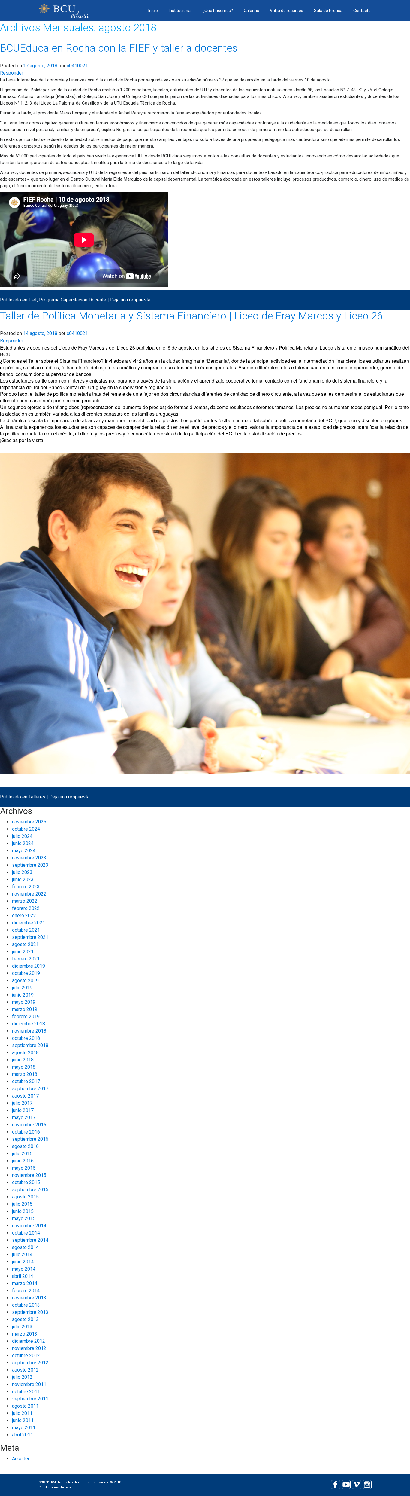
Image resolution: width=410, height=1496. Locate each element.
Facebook (335, 1484)
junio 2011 (23, 1420)
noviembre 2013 (29, 1298)
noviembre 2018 (29, 1031)
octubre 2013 (26, 1305)
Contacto (362, 10)
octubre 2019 (26, 973)
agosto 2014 (25, 1247)
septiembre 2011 (30, 1399)
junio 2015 (23, 1211)
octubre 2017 (26, 1081)
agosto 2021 (25, 944)
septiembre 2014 (30, 1240)
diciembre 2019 (28, 966)
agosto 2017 (25, 1096)
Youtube (346, 1484)
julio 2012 (22, 1377)
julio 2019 (22, 988)
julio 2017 (22, 1103)
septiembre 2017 (30, 1088)
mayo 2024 (23, 850)
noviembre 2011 (29, 1384)
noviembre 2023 (29, 858)
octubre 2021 (26, 930)
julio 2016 (22, 1153)
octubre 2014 (26, 1233)
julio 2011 (22, 1413)
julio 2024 (22, 836)
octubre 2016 (26, 1132)
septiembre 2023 (30, 865)
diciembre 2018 (28, 1024)
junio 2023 (23, 879)
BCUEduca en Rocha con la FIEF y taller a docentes (118, 48)
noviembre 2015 (29, 1175)
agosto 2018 (25, 1052)
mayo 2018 (23, 1067)
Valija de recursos (286, 10)
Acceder (20, 1458)
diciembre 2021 (28, 923)
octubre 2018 (26, 1038)
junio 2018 (23, 1060)
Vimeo (356, 1484)
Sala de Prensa (328, 10)
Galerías (251, 10)
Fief (33, 300)
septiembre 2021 (30, 937)
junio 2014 (23, 1262)
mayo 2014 (23, 1269)
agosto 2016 (25, 1146)
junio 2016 (23, 1161)
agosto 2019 (25, 980)
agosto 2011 (25, 1406)
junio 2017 (23, 1110)
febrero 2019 (26, 1016)
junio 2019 (23, 995)
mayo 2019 (23, 1002)
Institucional (180, 10)
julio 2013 (22, 1327)
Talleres (37, 797)
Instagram (367, 1484)
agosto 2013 (25, 1319)
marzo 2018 (24, 1074)
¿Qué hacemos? (217, 10)
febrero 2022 (26, 908)
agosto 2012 (25, 1370)
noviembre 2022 (29, 894)
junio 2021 (23, 951)
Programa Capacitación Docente (72, 300)
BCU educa (63, 10)
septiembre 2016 (30, 1139)
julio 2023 (22, 872)
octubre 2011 (26, 1391)
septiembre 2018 (30, 1045)
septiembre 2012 (30, 1363)
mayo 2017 (23, 1117)
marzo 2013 (24, 1334)
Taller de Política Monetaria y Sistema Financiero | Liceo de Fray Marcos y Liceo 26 (191, 316)
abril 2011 (22, 1435)
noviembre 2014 (29, 1226)
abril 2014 (22, 1276)
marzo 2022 (24, 901)
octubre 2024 (26, 829)
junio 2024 (23, 843)
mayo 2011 (23, 1427)
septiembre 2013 (30, 1312)
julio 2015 (22, 1204)
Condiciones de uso (54, 1487)
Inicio (153, 10)
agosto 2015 (25, 1197)
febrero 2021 (26, 959)
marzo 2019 (24, 1009)
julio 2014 (22, 1254)
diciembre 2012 (28, 1341)
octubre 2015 (26, 1182)
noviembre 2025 (29, 822)
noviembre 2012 (29, 1348)
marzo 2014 (24, 1283)
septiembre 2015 (30, 1189)
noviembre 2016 (29, 1125)
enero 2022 (24, 915)
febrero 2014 (26, 1290)
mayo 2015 (23, 1218)
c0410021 (77, 66)
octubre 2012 (26, 1355)
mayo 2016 (23, 1168)
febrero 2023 (26, 887)
